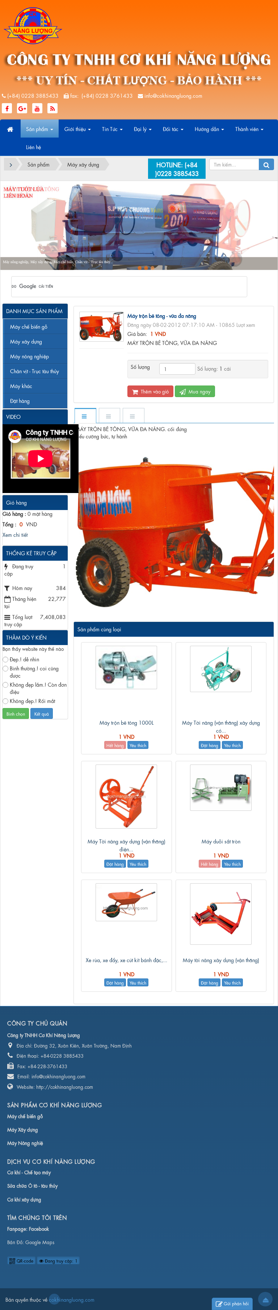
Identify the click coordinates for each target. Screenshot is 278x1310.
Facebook (39, 1228)
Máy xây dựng (26, 341)
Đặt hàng (209, 745)
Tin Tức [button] (110, 128)
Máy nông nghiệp (29, 356)
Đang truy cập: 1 (60, 1260)
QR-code (24, 1260)
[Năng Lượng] (33, 24)
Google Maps (39, 1242)
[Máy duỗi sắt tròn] (221, 787)
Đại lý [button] (141, 128)
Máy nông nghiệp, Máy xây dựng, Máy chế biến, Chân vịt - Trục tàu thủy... (58, 262)
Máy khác (21, 385)
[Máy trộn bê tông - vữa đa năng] (102, 325)
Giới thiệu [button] (75, 128)
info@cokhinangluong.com (173, 95)
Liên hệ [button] (33, 146)
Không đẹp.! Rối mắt (32, 700)
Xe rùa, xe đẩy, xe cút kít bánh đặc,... (126, 959)
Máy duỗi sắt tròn (221, 841)
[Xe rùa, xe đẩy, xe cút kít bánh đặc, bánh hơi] (126, 902)
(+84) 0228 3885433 (33, 95)
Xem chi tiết (15, 534)
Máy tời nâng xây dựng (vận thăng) (221, 959)
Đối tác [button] (171, 128)
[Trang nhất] (10, 128)
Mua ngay (198, 391)
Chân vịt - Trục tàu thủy (34, 370)
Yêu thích (138, 745)
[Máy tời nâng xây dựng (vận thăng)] (221, 914)
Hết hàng (115, 745)
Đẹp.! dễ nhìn (24, 659)
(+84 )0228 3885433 (177, 168)
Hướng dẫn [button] (207, 128)
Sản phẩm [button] (38, 128)
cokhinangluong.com (54, 1299)
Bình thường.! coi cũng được (34, 671)
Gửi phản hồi (236, 1303)
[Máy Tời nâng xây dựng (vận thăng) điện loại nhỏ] (126, 796)
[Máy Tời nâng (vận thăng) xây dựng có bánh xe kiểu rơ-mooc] (221, 669)
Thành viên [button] (247, 128)
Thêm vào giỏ (154, 391)
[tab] (85, 416)
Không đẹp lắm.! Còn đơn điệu (38, 688)
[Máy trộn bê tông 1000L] (126, 667)
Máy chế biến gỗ (28, 326)
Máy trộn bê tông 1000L (126, 722)
